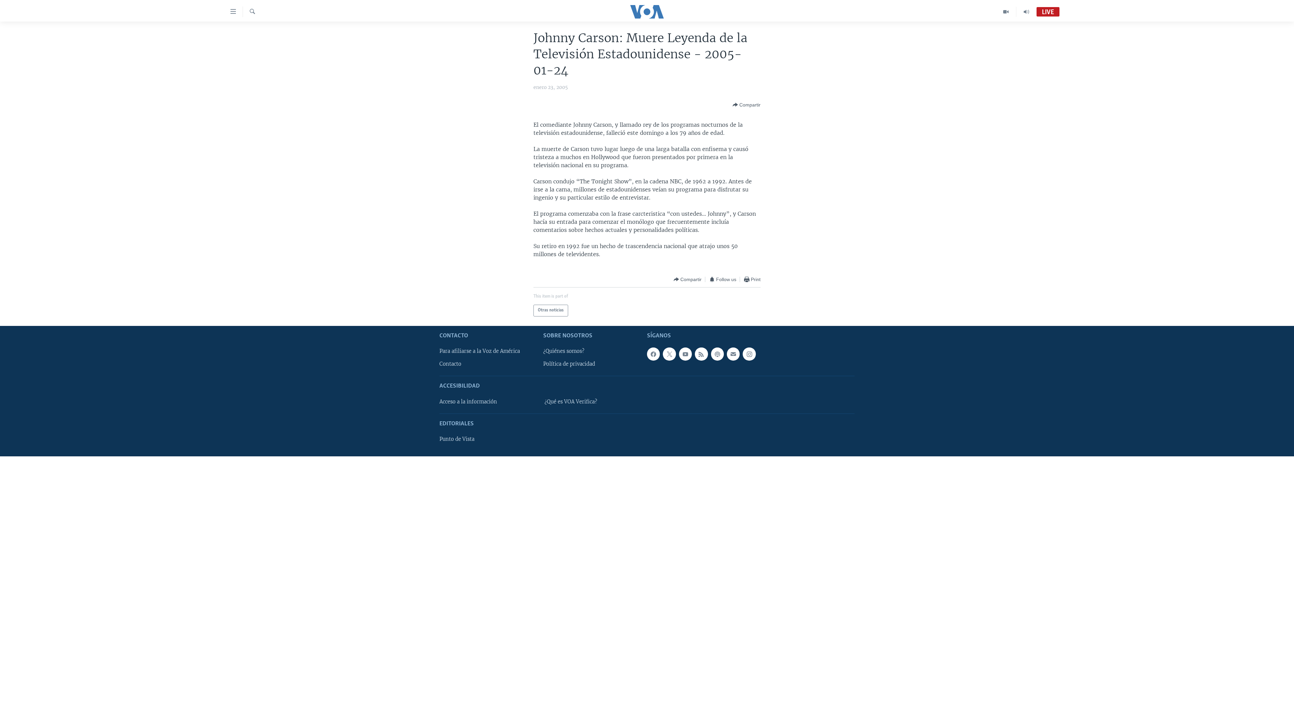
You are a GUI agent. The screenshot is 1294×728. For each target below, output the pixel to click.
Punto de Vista (456, 439)
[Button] (747, 105)
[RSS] (701, 353)
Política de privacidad (569, 364)
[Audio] (1026, 12)
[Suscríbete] (733, 353)
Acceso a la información (468, 402)
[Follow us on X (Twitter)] (669, 353)
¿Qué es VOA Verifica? (571, 402)
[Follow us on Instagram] (749, 353)
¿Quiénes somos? (563, 351)
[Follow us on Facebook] (653, 353)
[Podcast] (717, 353)
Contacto (450, 364)
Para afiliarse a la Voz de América (479, 351)
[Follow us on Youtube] (685, 353)
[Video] (1006, 12)
